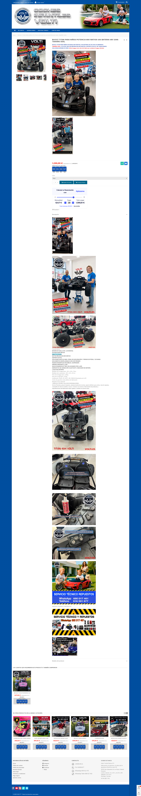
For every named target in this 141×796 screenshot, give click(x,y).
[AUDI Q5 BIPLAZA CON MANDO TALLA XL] (41, 726)
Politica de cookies (18, 765)
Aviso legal (16, 771)
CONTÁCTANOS (56, 30)
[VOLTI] (43, 16)
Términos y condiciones (19, 773)
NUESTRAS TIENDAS (43, 30)
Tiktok (45, 769)
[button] (90, 214)
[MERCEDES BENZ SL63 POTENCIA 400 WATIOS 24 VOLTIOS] (61, 726)
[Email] (126, 163)
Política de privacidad (18, 767)
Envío (14, 763)
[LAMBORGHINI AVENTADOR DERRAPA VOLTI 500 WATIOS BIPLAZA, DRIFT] (99, 726)
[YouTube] (16, 788)
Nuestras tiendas (17, 769)
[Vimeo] (26, 788)
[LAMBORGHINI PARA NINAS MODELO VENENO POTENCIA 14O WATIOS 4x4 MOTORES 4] (22, 726)
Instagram (46, 763)
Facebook (46, 767)
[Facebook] (13, 788)
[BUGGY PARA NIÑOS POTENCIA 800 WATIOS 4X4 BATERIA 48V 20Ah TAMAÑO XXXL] (44, 71)
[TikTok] (23, 788)
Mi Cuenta (21, 30)
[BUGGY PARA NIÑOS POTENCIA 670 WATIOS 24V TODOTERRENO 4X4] (80, 726)
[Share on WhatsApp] (122, 163)
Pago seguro (16, 775)
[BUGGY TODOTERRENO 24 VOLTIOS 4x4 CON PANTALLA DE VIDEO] (22, 681)
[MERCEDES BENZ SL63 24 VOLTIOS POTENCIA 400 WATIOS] (119, 726)
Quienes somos (31, 30)
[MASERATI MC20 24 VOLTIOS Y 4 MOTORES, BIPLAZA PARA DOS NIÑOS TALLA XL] (124, 40)
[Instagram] (20, 788)
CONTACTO (75, 761)
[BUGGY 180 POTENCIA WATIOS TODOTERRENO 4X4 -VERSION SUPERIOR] (127, 40)
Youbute (46, 765)
